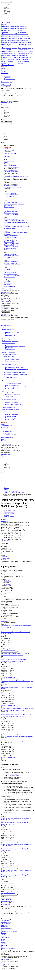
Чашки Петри (8, 257)
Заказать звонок (5, 312)
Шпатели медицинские (11, 240)
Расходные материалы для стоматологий (25, 45)
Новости (3, 933)
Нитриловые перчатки (10, 274)
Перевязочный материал (11, 246)
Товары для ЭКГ (9, 245)
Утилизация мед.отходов (24, 42)
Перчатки (11, 65)
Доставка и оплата (6, 70)
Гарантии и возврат (9, 79)
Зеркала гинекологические (12, 235)
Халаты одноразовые (21, 28)
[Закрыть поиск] (1, 104)
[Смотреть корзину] (1, 956)
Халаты (3, 939)
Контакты (3, 71)
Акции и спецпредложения (9, 931)
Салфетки (3, 947)
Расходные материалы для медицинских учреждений (25, 52)
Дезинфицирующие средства (12, 187)
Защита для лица (9, 207)
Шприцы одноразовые (10, 237)
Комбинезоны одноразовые (22, 31)
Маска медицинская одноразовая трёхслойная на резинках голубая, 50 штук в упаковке (15, 660)
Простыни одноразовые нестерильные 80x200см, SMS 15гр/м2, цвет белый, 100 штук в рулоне (16, 715)
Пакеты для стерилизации (11, 243)
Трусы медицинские (10, 248)
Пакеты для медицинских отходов (14, 220)
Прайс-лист (4, 66)
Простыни (4, 945)
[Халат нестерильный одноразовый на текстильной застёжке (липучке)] (17, 627)
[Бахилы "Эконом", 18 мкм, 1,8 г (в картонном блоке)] (17, 736)
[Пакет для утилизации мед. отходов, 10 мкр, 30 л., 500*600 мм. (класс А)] (17, 819)
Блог (2, 83)
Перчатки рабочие (9, 277)
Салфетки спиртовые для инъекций (14, 238)
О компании (4, 73)
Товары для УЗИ (9, 242)
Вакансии (7, 77)
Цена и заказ (4, 521)
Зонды (6, 249)
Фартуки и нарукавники (24, 57)
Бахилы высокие (9, 198)
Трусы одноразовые (10, 228)
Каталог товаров (5, 22)
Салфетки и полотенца (22, 40)
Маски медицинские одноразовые (14, 204)
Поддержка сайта (6, 922)
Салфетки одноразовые (11, 213)
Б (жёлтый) (7, 584)
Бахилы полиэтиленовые (11, 194)
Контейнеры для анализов (11, 255)
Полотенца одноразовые (11, 214)
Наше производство (6, 82)
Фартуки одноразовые (10, 263)
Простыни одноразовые (23, 38)
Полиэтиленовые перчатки (12, 275)
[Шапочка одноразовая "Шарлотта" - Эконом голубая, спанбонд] (17, 682)
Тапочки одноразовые (21, 59)
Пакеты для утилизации (8, 948)
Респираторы (8, 205)
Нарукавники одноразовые (12, 264)
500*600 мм (7, 581)
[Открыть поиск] (1, 485)
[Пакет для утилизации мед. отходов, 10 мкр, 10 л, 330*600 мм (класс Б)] (17, 845)
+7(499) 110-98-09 (6, 85)
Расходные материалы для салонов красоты (25, 48)
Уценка (9, 24)
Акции (3, 68)
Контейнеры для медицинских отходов (15, 222)
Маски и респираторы (21, 34)
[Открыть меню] (1, 480)
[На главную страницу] (6, 317)
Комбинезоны (5, 937)
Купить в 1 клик (5, 558)
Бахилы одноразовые (21, 26)
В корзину (4, 556)
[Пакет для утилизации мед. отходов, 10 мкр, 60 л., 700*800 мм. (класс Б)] (17, 871)
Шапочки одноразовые (22, 36)
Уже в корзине (11, 650)
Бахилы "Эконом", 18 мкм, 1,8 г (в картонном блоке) (16, 741)
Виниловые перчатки (10, 270)
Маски (3, 940)
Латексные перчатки (10, 272)
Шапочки (3, 943)
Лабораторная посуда (21, 55)
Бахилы (3, 936)
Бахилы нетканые (9, 196)
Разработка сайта (6, 920)
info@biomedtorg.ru (6, 102)
